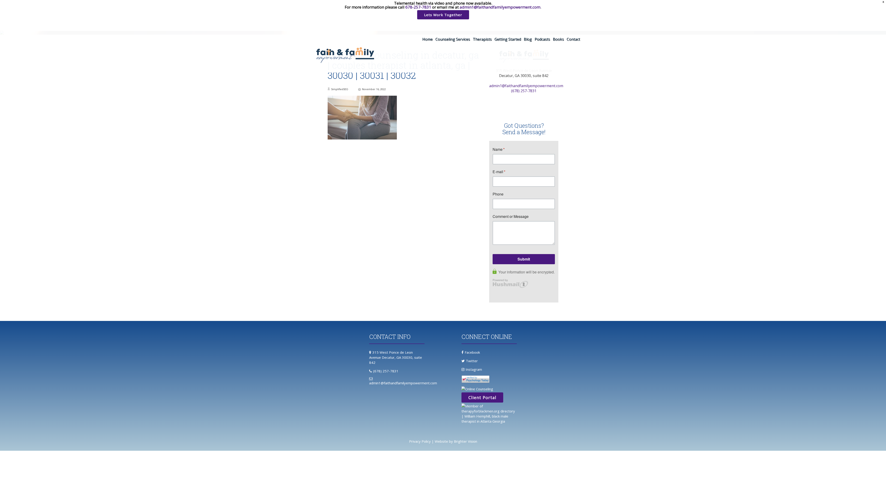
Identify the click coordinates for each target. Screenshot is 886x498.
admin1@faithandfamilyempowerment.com (500, 7)
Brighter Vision (465, 441)
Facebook (472, 352)
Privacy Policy (420, 441)
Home (427, 39)
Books (558, 39)
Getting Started (507, 39)
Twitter (472, 361)
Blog (528, 39)
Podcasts (542, 39)
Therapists (482, 39)
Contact (573, 39)
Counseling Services (452, 39)
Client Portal (482, 397)
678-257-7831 (418, 7)
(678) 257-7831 (523, 90)
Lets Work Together (443, 14)
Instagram (474, 369)
